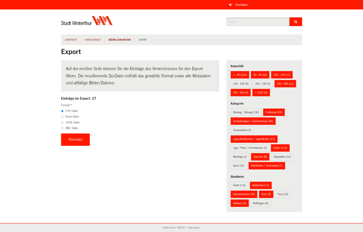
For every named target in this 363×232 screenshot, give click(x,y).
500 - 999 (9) (240, 92)
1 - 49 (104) (240, 74)
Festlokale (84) (274, 112)
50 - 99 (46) (260, 74)
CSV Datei (71, 111)
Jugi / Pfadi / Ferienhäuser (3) (250, 147)
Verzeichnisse (92, 40)
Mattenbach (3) (260, 185)
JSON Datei (72, 122)
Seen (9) (266, 194)
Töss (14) (283, 194)
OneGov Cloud (170, 228)
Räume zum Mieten (119, 40)
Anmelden (241, 4)
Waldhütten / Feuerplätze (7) (266, 165)
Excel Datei (72, 116)
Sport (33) (238, 165)
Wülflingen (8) (260, 203)
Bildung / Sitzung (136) (246, 112)
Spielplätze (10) (282, 156)
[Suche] (295, 21)
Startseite (71, 40)
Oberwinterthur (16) (244, 194)
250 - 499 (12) (285, 83)
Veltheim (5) (239, 203)
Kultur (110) (280, 147)
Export (142, 40)
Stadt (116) (239, 185)
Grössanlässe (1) (242, 130)
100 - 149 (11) (282, 74)
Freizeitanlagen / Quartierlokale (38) (253, 121)
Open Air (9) (260, 156)
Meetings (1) (240, 156)
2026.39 (181, 228)
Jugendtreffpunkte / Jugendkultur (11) (254, 138)
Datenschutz (194, 228)
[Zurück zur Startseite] (87, 23)
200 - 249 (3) (262, 83)
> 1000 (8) (261, 92)
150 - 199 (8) (240, 83)
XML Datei (71, 128)
